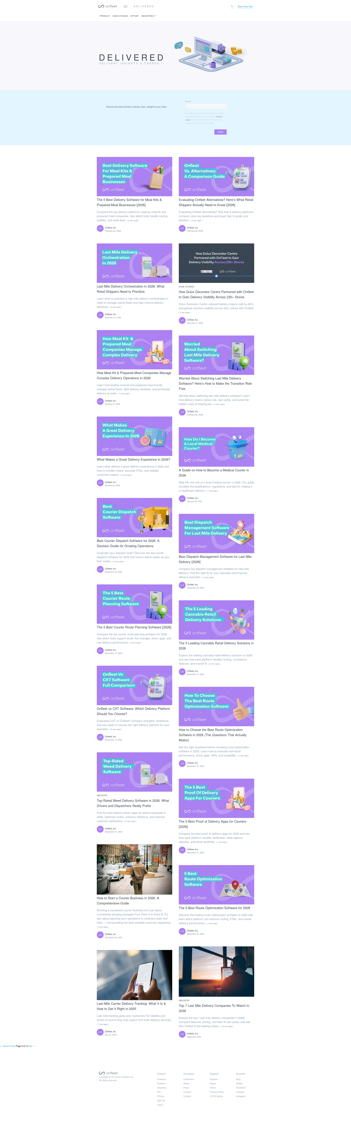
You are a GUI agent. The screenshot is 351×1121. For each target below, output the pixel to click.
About (186, 1083)
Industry (102, 795)
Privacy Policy (217, 1091)
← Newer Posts (7, 1046)
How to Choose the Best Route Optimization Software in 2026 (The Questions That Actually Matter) (213, 734)
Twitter (239, 1083)
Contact (187, 1096)
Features (161, 1079)
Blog (238, 1079)
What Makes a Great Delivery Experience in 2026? (133, 459)
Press (186, 1087)
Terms (213, 1087)
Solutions (161, 1087)
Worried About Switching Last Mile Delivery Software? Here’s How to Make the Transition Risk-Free (216, 383)
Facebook (241, 1087)
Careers (187, 1091)
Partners (161, 1083)
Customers (188, 1079)
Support (213, 1079)
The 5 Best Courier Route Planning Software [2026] (134, 627)
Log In (160, 1104)
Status (213, 1083)
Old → (32, 1046)
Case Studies (120, 16)
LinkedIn (240, 1091)
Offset (134, 16)
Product (105, 16)
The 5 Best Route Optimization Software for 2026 (214, 907)
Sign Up (161, 1100)
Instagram (241, 1096)
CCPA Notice (216, 1096)
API (159, 1091)
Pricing (160, 1096)
